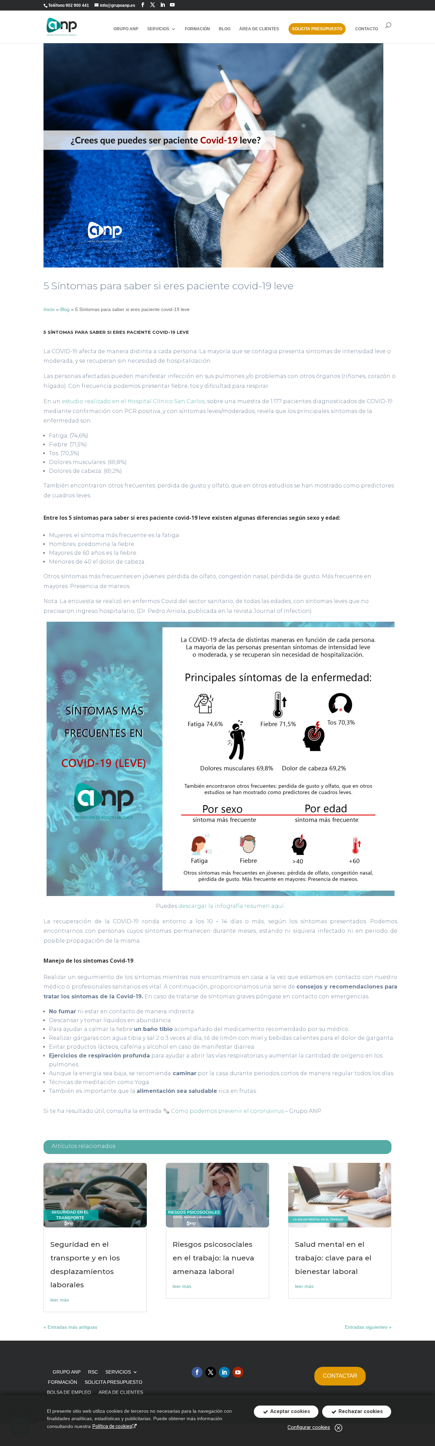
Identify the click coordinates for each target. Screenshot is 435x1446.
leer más (59, 1300)
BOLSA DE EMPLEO (69, 1392)
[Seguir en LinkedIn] (162, 4)
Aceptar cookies (289, 1411)
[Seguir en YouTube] (172, 4)
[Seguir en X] (210, 1372)
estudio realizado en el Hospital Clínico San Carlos (133, 401)
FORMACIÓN (197, 29)
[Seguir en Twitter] (152, 4)
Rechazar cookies (360, 1411)
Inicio (49, 309)
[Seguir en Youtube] (237, 1372)
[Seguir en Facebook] (142, 4)
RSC (93, 1372)
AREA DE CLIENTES (121, 1392)
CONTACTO (366, 29)
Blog (65, 309)
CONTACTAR (340, 1376)
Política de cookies (112, 1426)
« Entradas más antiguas (70, 1327)
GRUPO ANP (126, 29)
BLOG (224, 29)
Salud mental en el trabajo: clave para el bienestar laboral (333, 1258)
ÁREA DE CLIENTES (259, 29)
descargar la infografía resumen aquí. (231, 906)
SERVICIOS (118, 1372)
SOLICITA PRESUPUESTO (317, 29)
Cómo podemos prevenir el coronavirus (227, 1111)
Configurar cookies (309, 1427)
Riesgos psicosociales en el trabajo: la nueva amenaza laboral (213, 1258)
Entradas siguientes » (368, 1327)
